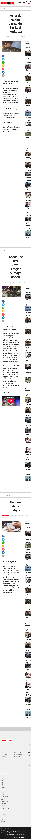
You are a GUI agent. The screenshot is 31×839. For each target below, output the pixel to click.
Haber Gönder (17, 756)
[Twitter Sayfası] (4, 747)
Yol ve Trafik (4, 794)
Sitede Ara (3, 814)
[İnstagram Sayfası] (7, 747)
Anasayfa (4, 8)
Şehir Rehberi (4, 807)
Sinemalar (3, 803)
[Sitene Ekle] (21, 747)
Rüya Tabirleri (4, 819)
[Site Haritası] (18, 747)
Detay (16, 837)
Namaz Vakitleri (5, 796)
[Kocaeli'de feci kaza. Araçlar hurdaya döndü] (11, 291)
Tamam (22, 837)
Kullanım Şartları (18, 753)
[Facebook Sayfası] (1, 747)
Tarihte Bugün (4, 801)
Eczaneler (3, 798)
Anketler (3, 816)
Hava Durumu (4, 793)
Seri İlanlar (3, 805)
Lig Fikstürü (3, 800)
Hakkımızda (4, 753)
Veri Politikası (4, 756)
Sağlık (2, 784)
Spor (2, 785)
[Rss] (15, 747)
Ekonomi (9, 495)
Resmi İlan (3, 787)
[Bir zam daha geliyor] (11, 526)
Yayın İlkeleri (4, 754)
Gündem (19, 2)
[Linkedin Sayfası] (13, 747)
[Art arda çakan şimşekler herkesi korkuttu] (11, 46)
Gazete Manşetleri (5, 808)
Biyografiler (3, 817)
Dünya (2, 778)
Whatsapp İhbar (18, 754)
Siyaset (2, 782)
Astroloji (3, 821)
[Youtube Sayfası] (10, 747)
